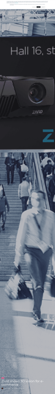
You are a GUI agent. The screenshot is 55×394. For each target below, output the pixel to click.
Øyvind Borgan (8, 388)
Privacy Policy (16, 2)
